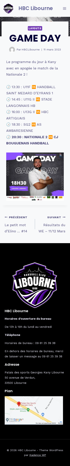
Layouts (35, 28)
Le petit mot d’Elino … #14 (16, 224)
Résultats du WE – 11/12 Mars (51, 224)
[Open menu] (64, 8)
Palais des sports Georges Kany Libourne (34, 372)
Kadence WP (37, 455)
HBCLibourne (31, 49)
